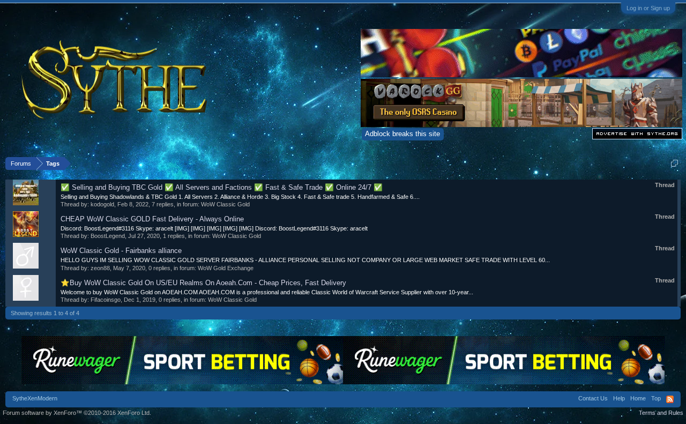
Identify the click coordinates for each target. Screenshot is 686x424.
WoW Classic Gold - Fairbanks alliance (121, 251)
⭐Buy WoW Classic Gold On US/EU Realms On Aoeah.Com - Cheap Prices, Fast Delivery (203, 283)
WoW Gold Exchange (225, 268)
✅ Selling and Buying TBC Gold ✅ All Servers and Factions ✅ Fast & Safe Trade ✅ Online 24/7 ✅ (222, 187)
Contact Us (593, 398)
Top (656, 398)
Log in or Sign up (648, 8)
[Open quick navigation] (674, 163)
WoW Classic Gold (225, 204)
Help (619, 398)
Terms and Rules (661, 413)
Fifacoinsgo (106, 299)
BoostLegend (108, 236)
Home (638, 398)
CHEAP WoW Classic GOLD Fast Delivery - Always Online (152, 219)
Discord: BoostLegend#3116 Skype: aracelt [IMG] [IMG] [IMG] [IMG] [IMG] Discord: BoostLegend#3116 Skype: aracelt (214, 228)
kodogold (102, 204)
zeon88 (100, 268)
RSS (670, 399)
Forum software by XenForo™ (77, 413)
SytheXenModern (34, 398)
